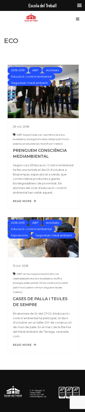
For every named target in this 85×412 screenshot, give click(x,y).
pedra (30, 287)
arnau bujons (32, 273)
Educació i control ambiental (31, 76)
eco (63, 134)
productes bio (31, 143)
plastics (18, 143)
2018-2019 (18, 70)
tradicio (58, 143)
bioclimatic (48, 273)
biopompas (30, 134)
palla (65, 282)
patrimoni (62, 139)
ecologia (32, 139)
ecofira (58, 278)
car (40, 134)
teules (58, 287)
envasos (42, 139)
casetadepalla (21, 278)
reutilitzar (46, 143)
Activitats (52, 70)
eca (58, 134)
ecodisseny (20, 139)
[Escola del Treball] (32, 18)
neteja (52, 139)
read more (22, 201)
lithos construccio (50, 282)
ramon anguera (44, 287)
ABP (35, 70)
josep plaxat (31, 282)
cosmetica (49, 134)
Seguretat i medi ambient (29, 83)
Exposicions (19, 235)
